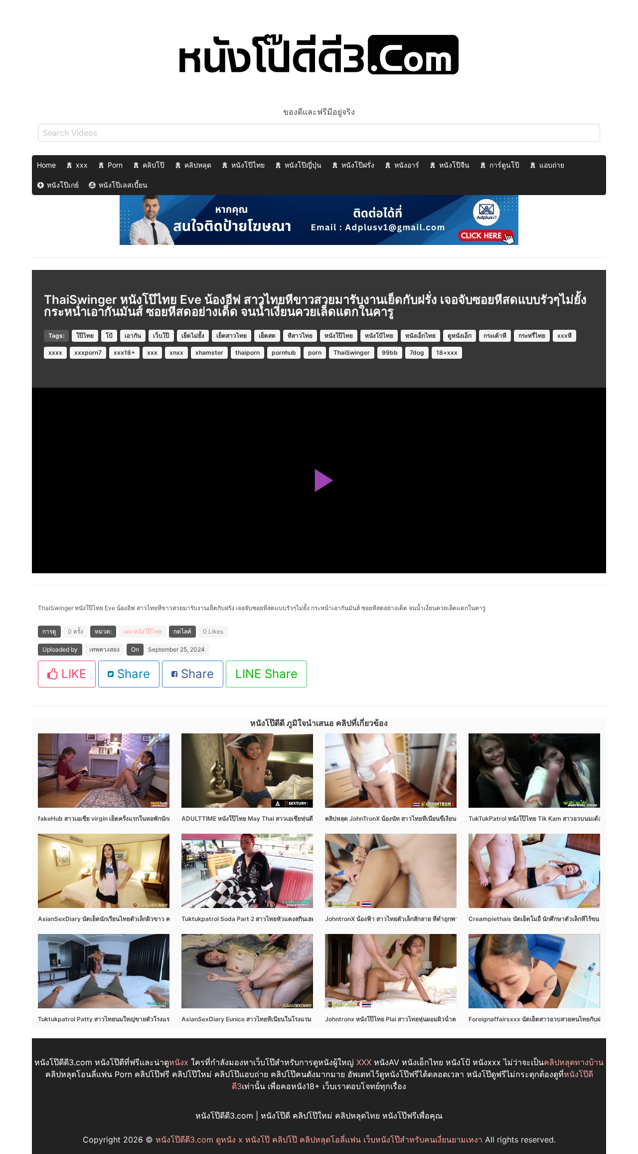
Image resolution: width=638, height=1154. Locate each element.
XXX (363, 1062)
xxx (82, 165)
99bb (390, 352)
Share (132, 674)
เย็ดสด (267, 335)
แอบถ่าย (551, 165)
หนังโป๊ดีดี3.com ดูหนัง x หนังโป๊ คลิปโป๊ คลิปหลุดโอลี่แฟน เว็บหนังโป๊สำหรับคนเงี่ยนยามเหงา (319, 1140)
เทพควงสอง (104, 649)
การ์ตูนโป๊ (504, 165)
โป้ (109, 335)
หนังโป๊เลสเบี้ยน (123, 185)
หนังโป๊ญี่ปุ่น (303, 165)
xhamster (209, 352)
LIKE (72, 674)
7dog (417, 352)
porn (314, 352)
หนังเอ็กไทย (420, 335)
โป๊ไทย (85, 335)
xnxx (176, 352)
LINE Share (266, 674)
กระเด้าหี (494, 335)
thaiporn (247, 352)
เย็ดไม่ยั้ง (192, 335)
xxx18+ (124, 352)
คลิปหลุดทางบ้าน (574, 1062)
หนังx (178, 1062)
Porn (115, 165)
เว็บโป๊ (161, 335)
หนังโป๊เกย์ (63, 185)
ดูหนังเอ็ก (460, 335)
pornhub (284, 352)
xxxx (55, 352)
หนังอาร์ (406, 165)
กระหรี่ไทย (531, 335)
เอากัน (133, 335)
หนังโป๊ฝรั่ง (357, 165)
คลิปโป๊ (153, 165)
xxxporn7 (88, 352)
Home (46, 165)
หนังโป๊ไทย (248, 165)
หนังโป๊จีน (454, 165)
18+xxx (447, 352)
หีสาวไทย (300, 335)
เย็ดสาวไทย (231, 335)
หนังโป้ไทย (379, 335)
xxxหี (564, 335)
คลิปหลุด (197, 165)
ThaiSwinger (351, 352)
